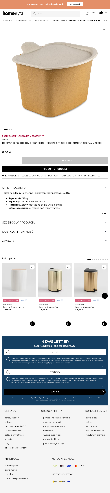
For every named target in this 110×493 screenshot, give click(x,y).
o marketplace (11, 465)
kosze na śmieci (59, 20)
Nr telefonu (55, 372)
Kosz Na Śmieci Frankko (13, 307)
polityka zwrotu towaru (54, 426)
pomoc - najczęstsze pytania (56, 418)
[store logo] (13, 13)
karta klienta (91, 426)
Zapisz (55, 391)
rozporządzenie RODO (15, 426)
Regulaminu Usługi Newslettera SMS (59, 378)
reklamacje (48, 430)
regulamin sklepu (51, 439)
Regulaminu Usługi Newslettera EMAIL (61, 358)
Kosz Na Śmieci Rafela (48, 307)
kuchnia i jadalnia (24, 20)
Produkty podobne (55, 169)
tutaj (72, 400)
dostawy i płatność (52, 422)
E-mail (55, 352)
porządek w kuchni (41, 20)
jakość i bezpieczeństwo (16, 448)
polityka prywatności (14, 435)
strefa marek (11, 470)
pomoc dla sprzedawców (16, 478)
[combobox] (55, 14)
